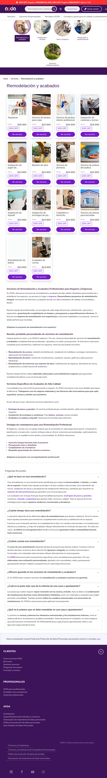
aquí (99, 639)
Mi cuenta (7, 661)
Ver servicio (17, 134)
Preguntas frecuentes (12, 667)
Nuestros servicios (11, 664)
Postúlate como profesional (15, 692)
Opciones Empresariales (30, 16)
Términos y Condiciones (18, 745)
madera (24, 418)
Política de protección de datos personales (21, 722)
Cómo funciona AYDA (12, 658)
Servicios (11, 16)
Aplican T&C (85, 2)
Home (5, 79)
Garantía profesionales (13, 695)
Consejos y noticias (11, 670)
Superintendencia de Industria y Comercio (21, 717)
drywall (33, 418)
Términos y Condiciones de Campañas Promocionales (31, 750)
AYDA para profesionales (14, 689)
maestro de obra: (47, 364)
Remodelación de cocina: (20, 352)
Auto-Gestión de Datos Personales (18, 725)
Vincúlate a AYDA (52, 16)
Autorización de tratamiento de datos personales (24, 719)
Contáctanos (8, 714)
